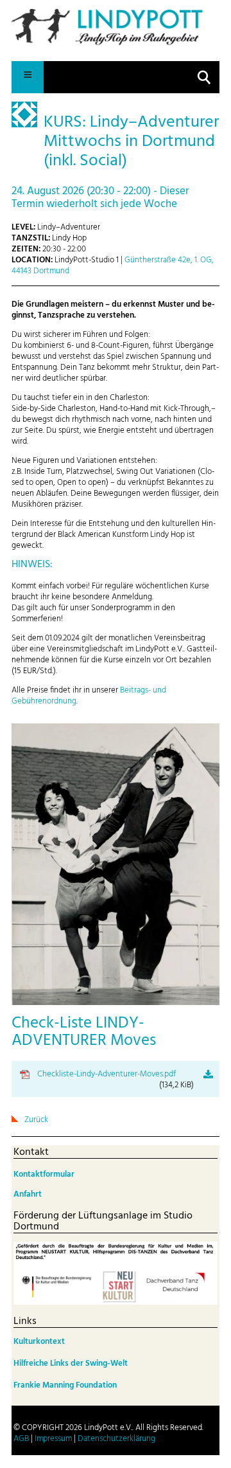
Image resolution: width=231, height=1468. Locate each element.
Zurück (36, 1120)
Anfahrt (27, 1194)
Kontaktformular (43, 1174)
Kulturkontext (39, 1341)
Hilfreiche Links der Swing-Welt (70, 1363)
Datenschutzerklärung (116, 1438)
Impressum (53, 1438)
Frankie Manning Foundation (65, 1385)
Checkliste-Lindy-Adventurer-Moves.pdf (115, 1079)
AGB (21, 1438)
